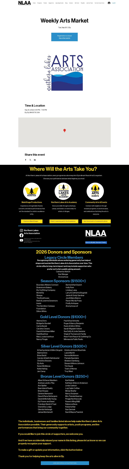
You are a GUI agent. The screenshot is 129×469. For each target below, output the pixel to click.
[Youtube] (21, 240)
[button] (45, 3)
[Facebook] (21, 235)
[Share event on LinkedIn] (35, 160)
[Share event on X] (30, 160)
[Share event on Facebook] (26, 160)
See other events (64, 38)
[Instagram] (21, 230)
